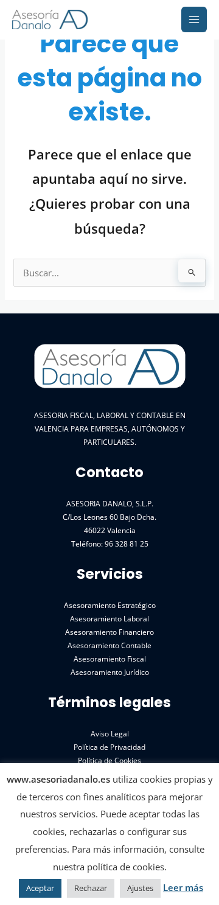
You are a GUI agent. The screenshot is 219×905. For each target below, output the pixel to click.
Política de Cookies (109, 760)
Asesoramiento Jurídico (110, 672)
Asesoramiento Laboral (109, 618)
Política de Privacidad (109, 747)
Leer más (183, 887)
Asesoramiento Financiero (109, 632)
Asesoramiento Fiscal (110, 658)
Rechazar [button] (90, 887)
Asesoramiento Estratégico (110, 605)
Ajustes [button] (140, 887)
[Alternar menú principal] (194, 19)
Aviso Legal (110, 733)
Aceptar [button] (40, 887)
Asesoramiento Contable (109, 645)
